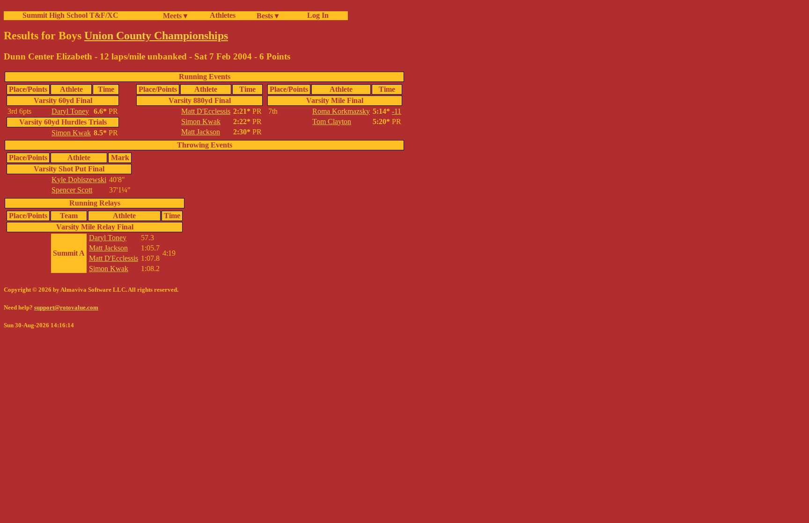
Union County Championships (156, 35)
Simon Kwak (71, 133)
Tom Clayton (331, 121)
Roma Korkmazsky (341, 111)
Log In (316, 15)
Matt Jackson (200, 132)
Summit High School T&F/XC (70, 15)
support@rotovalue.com (66, 307)
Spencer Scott (71, 190)
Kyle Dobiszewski (78, 180)
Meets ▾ (175, 16)
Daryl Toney (70, 111)
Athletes (222, 15)
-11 (396, 111)
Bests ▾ (268, 16)
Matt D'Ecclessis (205, 111)
